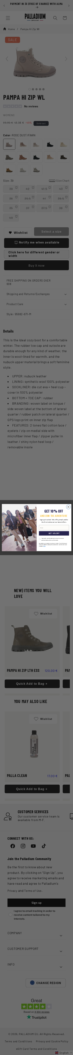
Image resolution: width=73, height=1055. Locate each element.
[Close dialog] (68, 507)
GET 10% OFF (53, 533)
